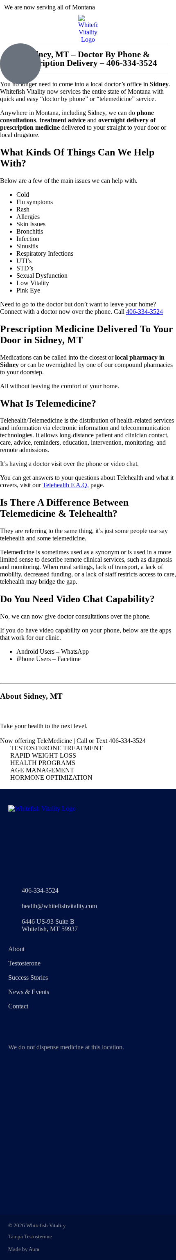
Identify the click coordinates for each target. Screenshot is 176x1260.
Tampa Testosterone (30, 1236)
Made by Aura (23, 1249)
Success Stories (28, 977)
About (16, 948)
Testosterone (24, 963)
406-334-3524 (144, 311)
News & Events (28, 991)
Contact (18, 1006)
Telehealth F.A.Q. (66, 485)
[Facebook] (12, 1027)
